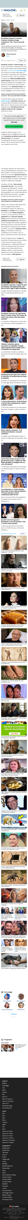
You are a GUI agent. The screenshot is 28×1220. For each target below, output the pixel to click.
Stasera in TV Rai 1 (7, 1131)
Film (3, 1094)
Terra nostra (5, 1043)
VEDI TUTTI (14, 1014)
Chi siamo (5, 1212)
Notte (4, 1090)
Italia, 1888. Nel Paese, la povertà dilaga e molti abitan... (20, 1046)
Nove (3, 1129)
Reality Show (6, 1148)
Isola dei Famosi (6, 1181)
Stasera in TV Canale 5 (8, 1140)
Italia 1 (4, 1124)
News (8, 20)
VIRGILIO (8, 1208)
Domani (4, 1092)
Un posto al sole (6, 1190)
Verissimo (5, 1186)
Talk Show (5, 1152)
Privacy (16, 1212)
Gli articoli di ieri (7, 1108)
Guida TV (4, 1081)
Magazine (3, 20)
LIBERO (4, 1208)
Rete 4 (4, 1120)
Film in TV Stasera (7, 1099)
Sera (3, 1088)
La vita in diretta (7, 1197)
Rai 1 (3, 1113)
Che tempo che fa (7, 1199)
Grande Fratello (6, 1179)
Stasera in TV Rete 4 (8, 1138)
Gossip (12, 20)
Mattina (4, 1083)
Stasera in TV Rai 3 (7, 1136)
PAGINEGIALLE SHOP (21, 1208)
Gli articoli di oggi (7, 1105)
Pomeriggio (5, 1085)
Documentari (6, 1168)
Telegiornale (5, 1159)
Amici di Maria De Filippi (9, 1175)
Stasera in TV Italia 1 (8, 1142)
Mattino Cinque (6, 1195)
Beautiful (4, 1184)
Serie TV (4, 1097)
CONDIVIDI (21, 60)
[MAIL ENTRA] (21, 10)
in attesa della (17, 70)
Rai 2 (3, 1115)
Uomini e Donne (6, 1177)
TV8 (3, 1127)
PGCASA (4, 1209)
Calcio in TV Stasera (7, 1101)
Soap (16, 1049)
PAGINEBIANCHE (9, 1209)
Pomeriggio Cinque (7, 1193)
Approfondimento (7, 1166)
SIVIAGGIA (24, 1209)
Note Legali (11, 1212)
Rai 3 (3, 1118)
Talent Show (5, 1150)
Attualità (4, 1163)
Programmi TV (6, 1145)
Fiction (4, 1157)
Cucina (4, 1161)
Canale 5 (4, 1122)
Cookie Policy (21, 1212)
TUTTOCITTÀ (15, 1209)
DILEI (20, 1209)
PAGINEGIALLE (13, 1208)
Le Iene (4, 1188)
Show (3, 1170)
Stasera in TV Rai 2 (7, 1133)
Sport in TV (5, 1103)
